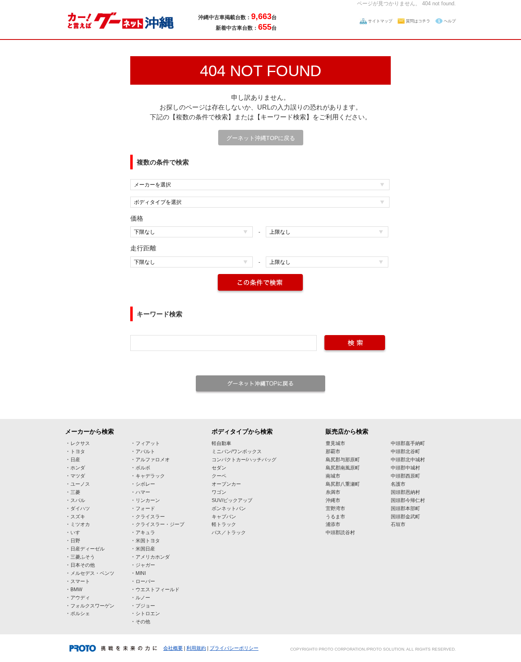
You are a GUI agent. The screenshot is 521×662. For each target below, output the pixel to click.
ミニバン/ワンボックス (237, 451)
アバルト (145, 451)
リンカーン (148, 500)
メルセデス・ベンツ (92, 573)
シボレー (145, 484)
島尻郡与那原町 (343, 460)
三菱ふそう (82, 557)
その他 (143, 622)
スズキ (77, 517)
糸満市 (333, 492)
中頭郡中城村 (405, 468)
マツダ (77, 476)
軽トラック (224, 524)
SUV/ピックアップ (232, 500)
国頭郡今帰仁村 (408, 500)
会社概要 (173, 648)
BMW (76, 589)
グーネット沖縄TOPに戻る (260, 138)
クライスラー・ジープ (160, 524)
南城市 (333, 476)
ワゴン (219, 492)
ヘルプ (450, 21)
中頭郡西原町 (405, 476)
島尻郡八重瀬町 (343, 484)
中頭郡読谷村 (340, 532)
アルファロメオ (153, 460)
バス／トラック (229, 532)
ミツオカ (80, 524)
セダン (219, 468)
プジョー (145, 606)
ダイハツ (80, 508)
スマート (80, 581)
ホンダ (77, 468)
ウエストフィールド (158, 589)
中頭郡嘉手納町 (408, 443)
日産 (75, 460)
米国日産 (145, 549)
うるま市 (335, 517)
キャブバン (224, 517)
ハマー (143, 492)
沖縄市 (333, 500)
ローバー (145, 581)
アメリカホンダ (153, 557)
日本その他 (82, 565)
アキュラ (145, 532)
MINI (141, 573)
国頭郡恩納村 (405, 492)
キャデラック (150, 476)
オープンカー (226, 484)
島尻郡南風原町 (343, 468)
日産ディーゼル (87, 549)
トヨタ (77, 451)
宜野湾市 (335, 508)
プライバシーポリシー (234, 648)
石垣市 (398, 524)
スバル (77, 500)
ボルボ (143, 468)
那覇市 (333, 451)
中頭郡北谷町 (405, 451)
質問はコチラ (418, 21)
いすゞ (77, 532)
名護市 (398, 484)
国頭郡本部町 (405, 508)
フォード (145, 508)
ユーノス (80, 484)
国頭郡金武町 (405, 517)
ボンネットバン (229, 508)
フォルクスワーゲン (92, 606)
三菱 (75, 492)
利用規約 (196, 648)
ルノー (143, 598)
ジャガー (145, 565)
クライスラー (150, 517)
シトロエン (148, 613)
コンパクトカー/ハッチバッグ (244, 460)
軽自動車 (221, 443)
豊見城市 (335, 443)
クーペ (219, 476)
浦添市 (333, 524)
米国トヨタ (148, 541)
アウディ (80, 598)
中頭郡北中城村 (408, 460)
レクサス (80, 443)
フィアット (148, 443)
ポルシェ (80, 613)
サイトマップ (380, 21)
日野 (75, 541)
